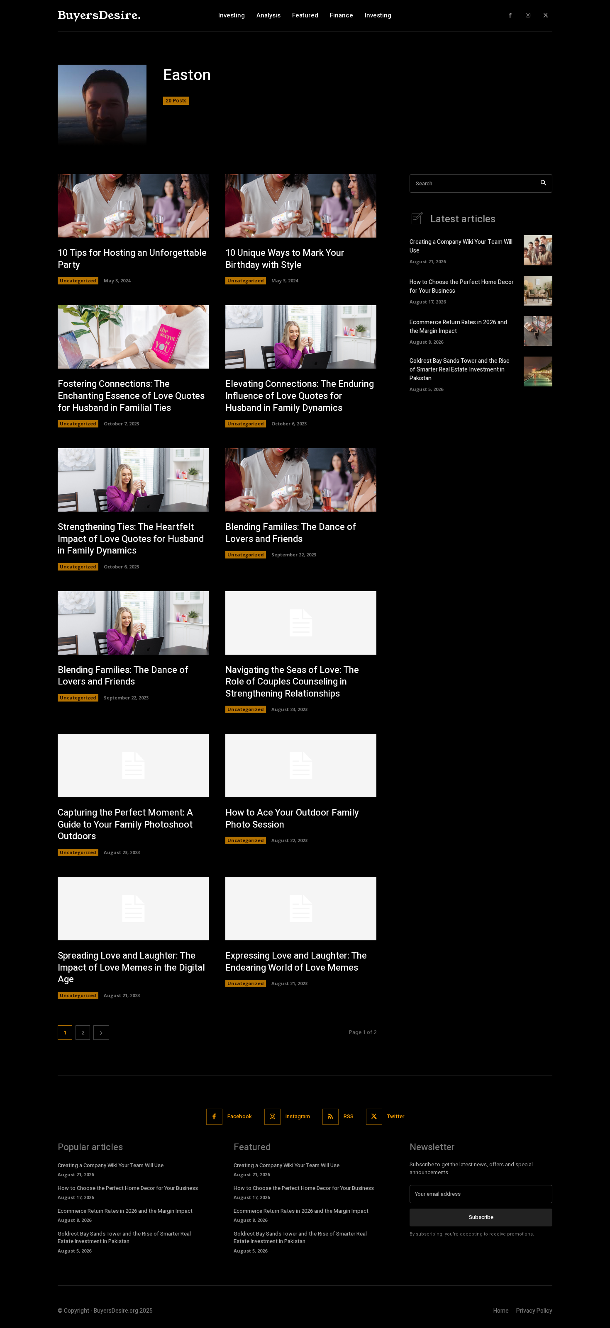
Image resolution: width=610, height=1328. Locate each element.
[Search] (543, 183)
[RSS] (330, 1117)
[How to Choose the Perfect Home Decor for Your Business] (538, 291)
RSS (349, 1116)
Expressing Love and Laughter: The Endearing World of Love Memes (296, 961)
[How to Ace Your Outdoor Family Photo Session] (300, 765)
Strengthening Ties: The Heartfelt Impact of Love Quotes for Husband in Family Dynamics (131, 538)
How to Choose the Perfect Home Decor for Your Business (128, 1188)
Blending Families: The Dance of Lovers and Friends (290, 533)
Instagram (297, 1116)
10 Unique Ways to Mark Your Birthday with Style (284, 259)
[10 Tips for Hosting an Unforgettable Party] (133, 206)
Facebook (239, 1116)
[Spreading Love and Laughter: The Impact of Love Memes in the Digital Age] (133, 908)
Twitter (395, 1116)
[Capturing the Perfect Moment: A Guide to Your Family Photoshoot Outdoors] (133, 765)
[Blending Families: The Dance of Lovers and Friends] (300, 480)
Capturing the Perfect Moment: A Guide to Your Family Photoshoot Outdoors (125, 824)
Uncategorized (78, 280)
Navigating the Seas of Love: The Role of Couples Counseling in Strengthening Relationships (292, 681)
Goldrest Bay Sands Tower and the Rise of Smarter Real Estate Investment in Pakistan (460, 370)
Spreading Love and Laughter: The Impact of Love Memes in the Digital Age (131, 967)
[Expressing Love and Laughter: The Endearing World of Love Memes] (300, 908)
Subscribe (481, 1217)
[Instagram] (528, 15)
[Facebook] (510, 15)
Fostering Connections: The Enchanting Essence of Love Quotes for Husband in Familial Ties (131, 395)
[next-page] (101, 1032)
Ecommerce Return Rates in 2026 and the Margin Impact (125, 1211)
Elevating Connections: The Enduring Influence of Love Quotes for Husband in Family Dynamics (299, 395)
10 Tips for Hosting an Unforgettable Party (132, 259)
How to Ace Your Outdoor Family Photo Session (292, 818)
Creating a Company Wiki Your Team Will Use (110, 1165)
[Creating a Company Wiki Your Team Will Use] (538, 250)
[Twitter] (545, 15)
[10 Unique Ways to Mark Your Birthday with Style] (300, 206)
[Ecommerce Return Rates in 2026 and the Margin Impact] (538, 331)
